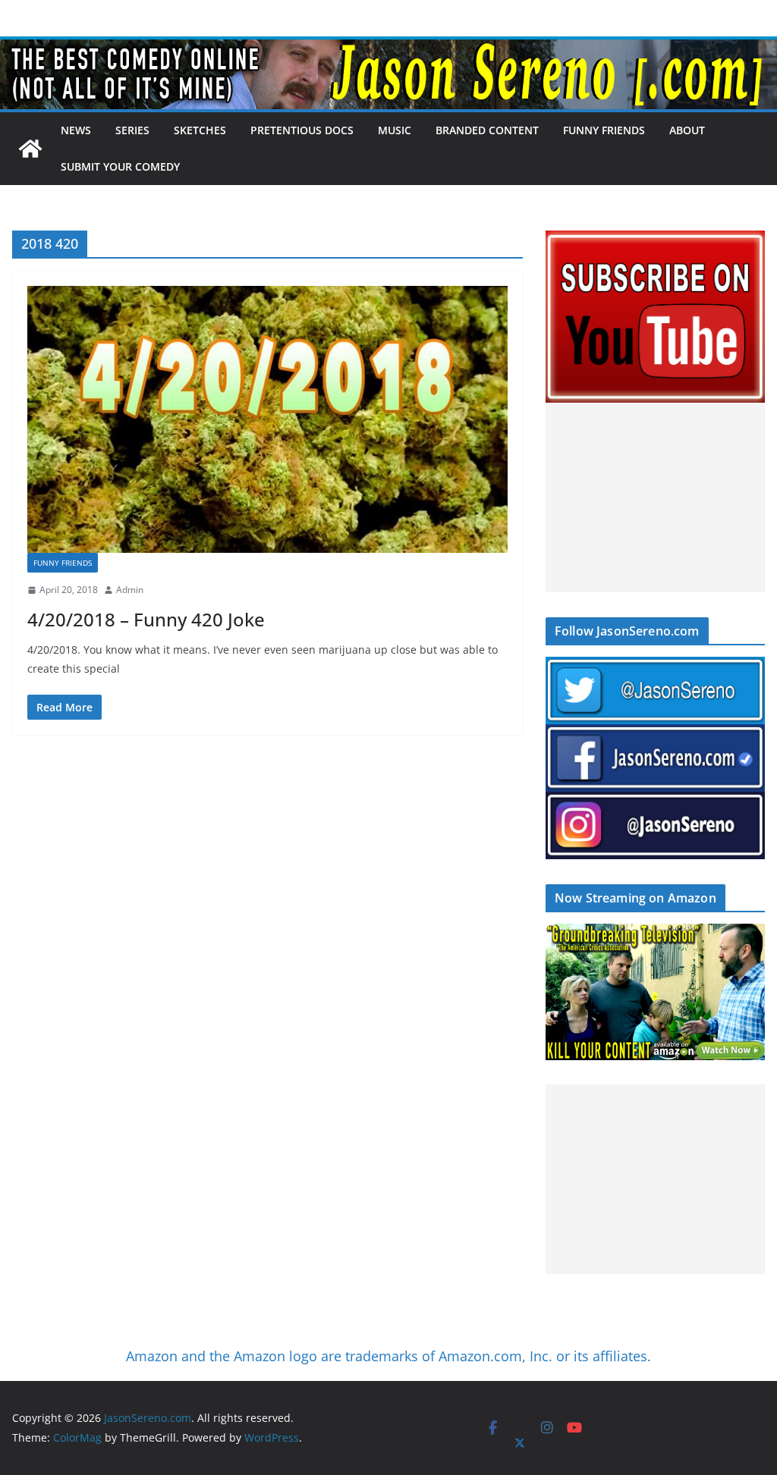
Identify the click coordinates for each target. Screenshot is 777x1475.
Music (394, 130)
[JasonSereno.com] (388, 47)
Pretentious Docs (302, 130)
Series (132, 130)
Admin (129, 589)
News (76, 130)
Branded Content (487, 130)
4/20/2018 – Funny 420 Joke (146, 619)
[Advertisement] (655, 497)
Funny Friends (604, 130)
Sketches (200, 130)
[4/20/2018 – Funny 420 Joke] (267, 419)
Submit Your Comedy (120, 166)
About (687, 130)
